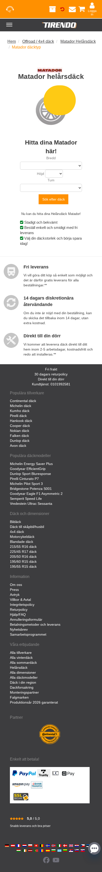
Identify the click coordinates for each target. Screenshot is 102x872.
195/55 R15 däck (23, 566)
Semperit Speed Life (26, 499)
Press (14, 590)
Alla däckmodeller (24, 677)
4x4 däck (17, 532)
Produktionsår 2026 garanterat (34, 702)
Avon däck (18, 446)
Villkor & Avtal (20, 600)
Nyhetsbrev (19, 629)
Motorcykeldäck (22, 537)
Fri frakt (51, 369)
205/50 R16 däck (23, 557)
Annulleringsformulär (26, 619)
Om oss (16, 585)
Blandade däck (21, 542)
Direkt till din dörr (51, 379)
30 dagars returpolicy (51, 374)
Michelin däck (20, 406)
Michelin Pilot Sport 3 (26, 484)
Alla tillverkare (21, 653)
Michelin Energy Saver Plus (31, 464)
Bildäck (15, 522)
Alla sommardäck (23, 663)
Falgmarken (19, 697)
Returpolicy (18, 610)
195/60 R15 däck (23, 562)
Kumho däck (19, 411)
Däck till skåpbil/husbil (27, 527)
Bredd (51, 158)
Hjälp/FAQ (18, 614)
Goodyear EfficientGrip (28, 469)
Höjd (40, 174)
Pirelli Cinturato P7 (24, 479)
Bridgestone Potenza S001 (31, 489)
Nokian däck (19, 431)
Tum (51, 180)
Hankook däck (21, 421)
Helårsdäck (18, 667)
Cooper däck (20, 426)
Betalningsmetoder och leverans (35, 624)
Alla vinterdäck (21, 658)
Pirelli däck (18, 416)
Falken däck (19, 436)
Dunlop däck (19, 441)
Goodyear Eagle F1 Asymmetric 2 (36, 494)
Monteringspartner (24, 692)
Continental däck (23, 401)
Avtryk (15, 595)
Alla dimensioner (23, 672)
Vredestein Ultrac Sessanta (31, 504)
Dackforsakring (21, 687)
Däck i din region (23, 682)
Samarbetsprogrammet (28, 634)
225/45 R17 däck (23, 552)
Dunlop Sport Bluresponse (30, 474)
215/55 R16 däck (23, 547)
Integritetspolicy (22, 605)
